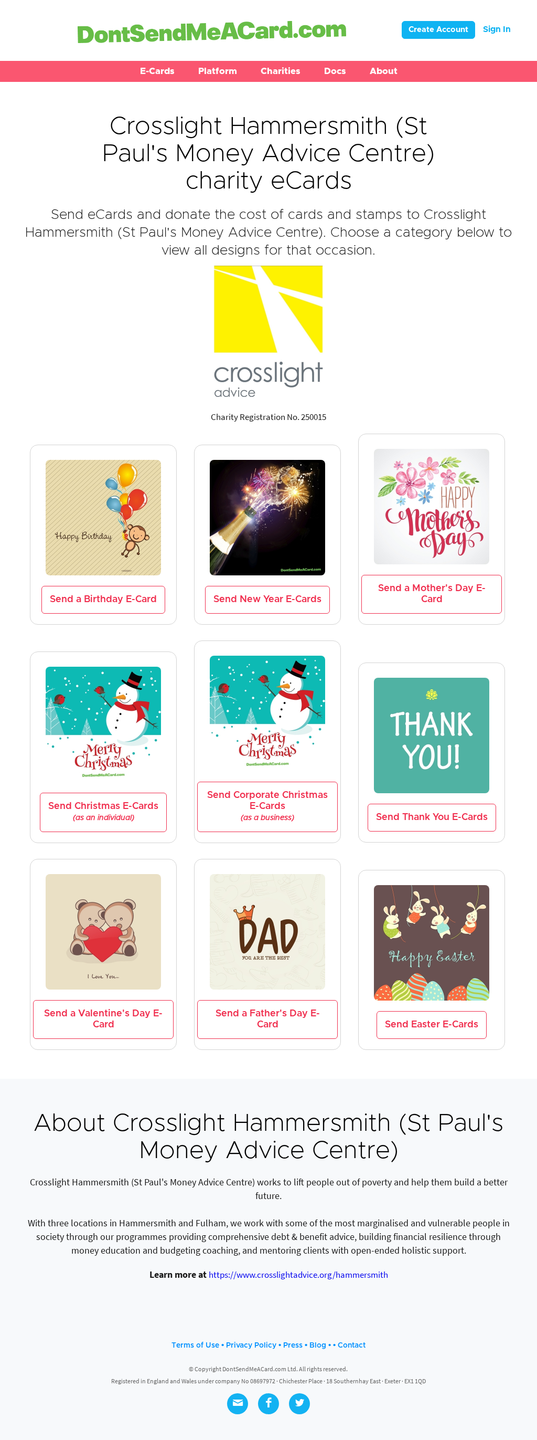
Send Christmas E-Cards (103, 812)
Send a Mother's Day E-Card (432, 594)
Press (293, 1345)
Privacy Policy (251, 1345)
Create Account (438, 30)
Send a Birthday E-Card (103, 599)
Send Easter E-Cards (431, 1024)
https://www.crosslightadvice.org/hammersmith (298, 1274)
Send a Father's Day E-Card (268, 1019)
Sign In (497, 29)
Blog (317, 1345)
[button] (157, 71)
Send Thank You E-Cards (432, 817)
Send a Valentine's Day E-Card (103, 1019)
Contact (352, 1345)
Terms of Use (195, 1345)
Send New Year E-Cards (267, 599)
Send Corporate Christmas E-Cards (267, 806)
